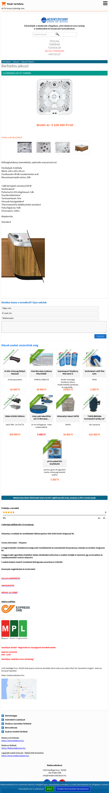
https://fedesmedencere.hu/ (13, 748)
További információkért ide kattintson (73, 789)
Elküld (100, 336)
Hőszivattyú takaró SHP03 (68, 416)
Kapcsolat (55, 54)
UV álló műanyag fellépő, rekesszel (14, 372)
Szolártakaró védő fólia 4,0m (94, 372)
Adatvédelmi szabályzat (15, 719)
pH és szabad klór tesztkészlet (54, 462)
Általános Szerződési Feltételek (18, 723)
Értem (49, 789)
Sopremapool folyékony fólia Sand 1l (68, 372)
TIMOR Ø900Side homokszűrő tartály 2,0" (94, 417)
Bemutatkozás (11, 727)
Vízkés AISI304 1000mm (15, 416)
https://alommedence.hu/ (12, 740)
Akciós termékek (54, 51)
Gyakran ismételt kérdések (16, 731)
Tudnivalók (54, 47)
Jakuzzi (16, 61)
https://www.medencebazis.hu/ (15, 755)
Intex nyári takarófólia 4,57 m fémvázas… (41, 417)
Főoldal (54, 41)
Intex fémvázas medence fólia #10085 (41, 372)
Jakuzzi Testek (27, 61)
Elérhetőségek (11, 715)
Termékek (54, 44)
